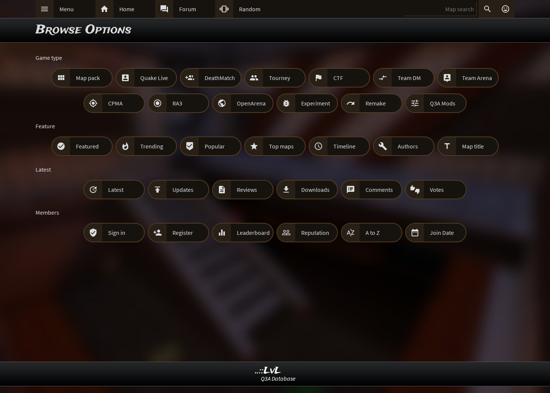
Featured (87, 146)
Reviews (247, 189)
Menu (66, 9)
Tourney (279, 78)
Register (182, 232)
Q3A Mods (442, 103)
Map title (473, 146)
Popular (215, 146)
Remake (376, 103)
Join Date (442, 232)
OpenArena (251, 103)
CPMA (115, 103)
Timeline (344, 146)
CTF (338, 78)
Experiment (315, 103)
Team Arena (477, 78)
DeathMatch (220, 78)
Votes (437, 189)
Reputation (315, 232)
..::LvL (268, 370)
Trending (151, 146)
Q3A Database (278, 378)
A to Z (373, 232)
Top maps (281, 146)
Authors (408, 146)
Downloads (315, 189)
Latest (115, 189)
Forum (187, 9)
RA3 (177, 103)
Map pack (88, 78)
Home (126, 9)
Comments (379, 189)
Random (249, 9)
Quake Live (154, 78)
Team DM (409, 78)
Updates (182, 189)
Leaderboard (253, 232)
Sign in (116, 232)
